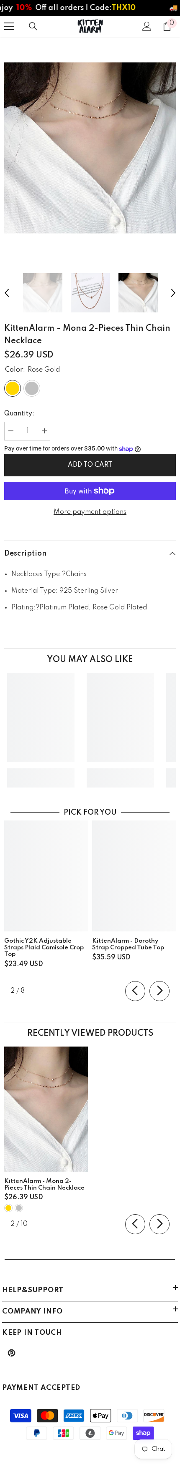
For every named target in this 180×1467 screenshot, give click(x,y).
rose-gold (8, 1208)
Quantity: (19, 413)
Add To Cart (90, 465)
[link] (41, 771)
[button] (6, 293)
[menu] (9, 26)
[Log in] (147, 26)
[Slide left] (135, 991)
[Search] (33, 26)
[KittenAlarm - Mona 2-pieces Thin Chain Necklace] (46, 1109)
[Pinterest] (11, 1353)
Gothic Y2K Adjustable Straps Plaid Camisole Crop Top (44, 947)
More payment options (90, 512)
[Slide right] (159, 991)
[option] (90, 148)
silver (19, 1208)
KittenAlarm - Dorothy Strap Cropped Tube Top (128, 944)
